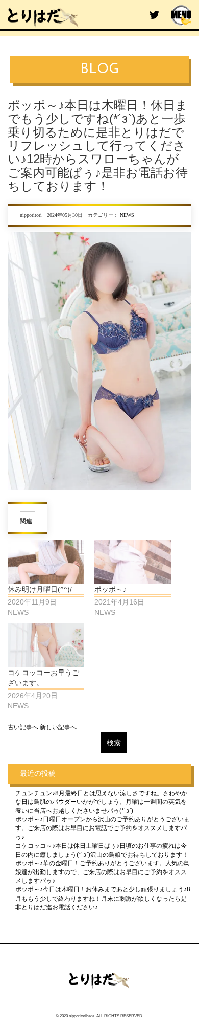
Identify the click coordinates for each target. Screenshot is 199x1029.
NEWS (127, 215)
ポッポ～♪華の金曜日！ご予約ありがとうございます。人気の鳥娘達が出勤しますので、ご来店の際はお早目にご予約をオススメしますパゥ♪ (102, 872)
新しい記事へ (58, 727)
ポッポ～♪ (110, 589)
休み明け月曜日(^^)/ (40, 589)
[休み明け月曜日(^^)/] (46, 562)
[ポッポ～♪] (132, 562)
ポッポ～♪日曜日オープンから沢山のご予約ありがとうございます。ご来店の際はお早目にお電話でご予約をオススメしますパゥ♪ (102, 828)
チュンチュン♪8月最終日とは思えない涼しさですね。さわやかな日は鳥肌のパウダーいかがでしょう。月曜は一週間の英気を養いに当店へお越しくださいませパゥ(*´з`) (101, 802)
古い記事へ (23, 727)
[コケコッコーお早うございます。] (46, 645)
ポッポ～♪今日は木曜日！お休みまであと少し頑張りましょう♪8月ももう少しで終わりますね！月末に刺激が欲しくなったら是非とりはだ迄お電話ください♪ (102, 898)
